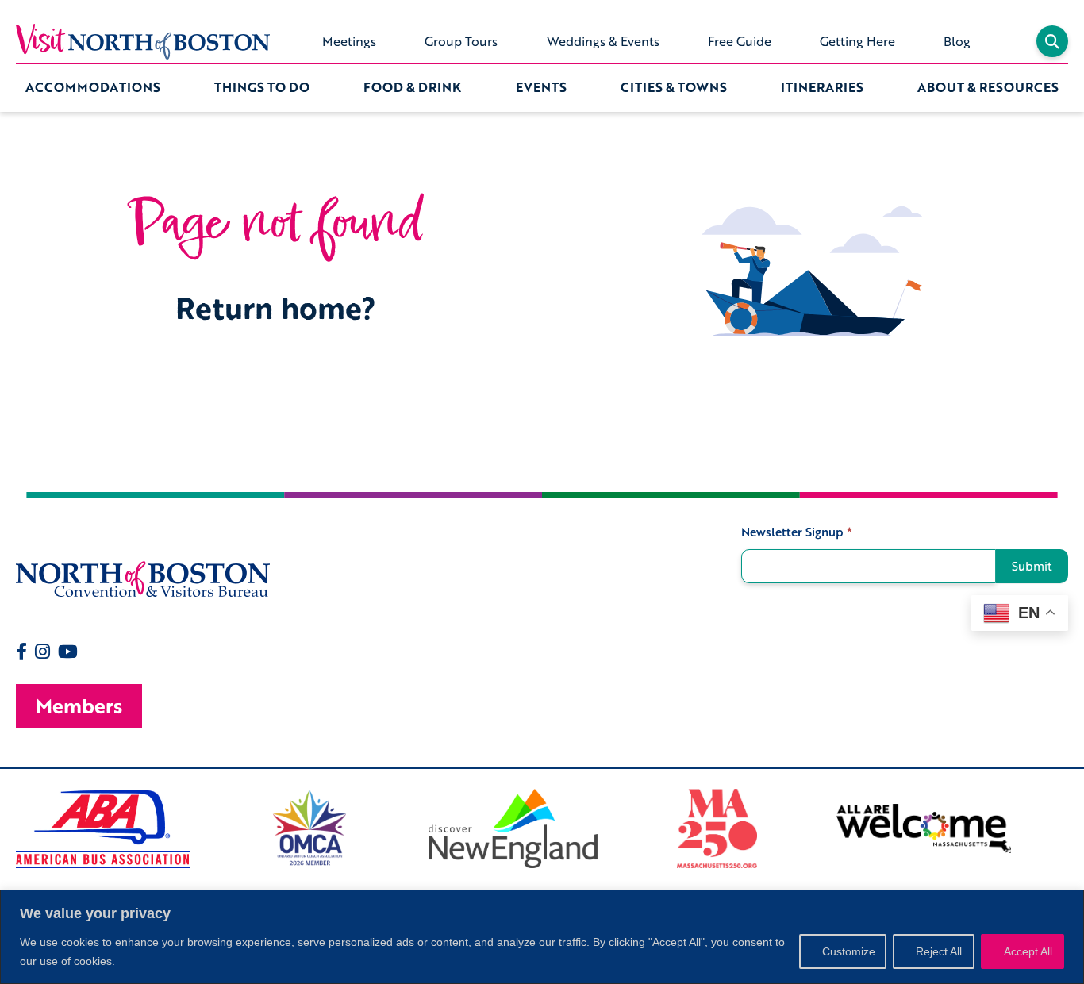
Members (79, 706)
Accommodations (92, 87)
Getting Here (857, 41)
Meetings (349, 41)
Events (541, 87)
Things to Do (261, 87)
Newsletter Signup (796, 532)
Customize (848, 951)
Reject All (939, 951)
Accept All (1028, 951)
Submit (1032, 566)
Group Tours (461, 41)
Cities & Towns (674, 87)
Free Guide (739, 41)
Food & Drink (412, 87)
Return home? (275, 307)
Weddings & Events (603, 41)
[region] (542, 937)
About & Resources (988, 87)
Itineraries (822, 87)
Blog (957, 41)
